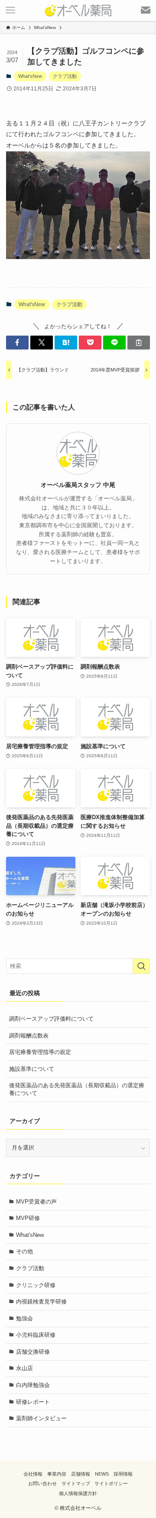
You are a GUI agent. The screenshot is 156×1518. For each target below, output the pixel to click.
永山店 (24, 1368)
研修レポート (33, 1402)
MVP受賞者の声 (36, 1201)
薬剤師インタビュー (41, 1418)
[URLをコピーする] (138, 342)
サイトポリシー (111, 1483)
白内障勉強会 (33, 1385)
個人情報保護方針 (78, 1493)
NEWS (102, 1473)
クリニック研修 (35, 1285)
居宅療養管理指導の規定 (40, 1052)
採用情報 (123, 1473)
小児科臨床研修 (35, 1335)
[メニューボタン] (10, 10)
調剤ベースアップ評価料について (51, 1018)
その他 (24, 1251)
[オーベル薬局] (78, 10)
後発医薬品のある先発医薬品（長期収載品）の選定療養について (76, 1089)
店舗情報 (80, 1473)
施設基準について (31, 1069)
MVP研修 (28, 1218)
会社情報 (32, 1473)
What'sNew (30, 76)
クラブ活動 (65, 76)
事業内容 (56, 1473)
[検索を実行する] (141, 966)
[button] (17, 342)
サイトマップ (76, 1483)
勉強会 (24, 1318)
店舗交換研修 (33, 1351)
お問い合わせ (42, 1483)
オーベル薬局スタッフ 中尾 (78, 484)
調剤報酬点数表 (29, 1035)
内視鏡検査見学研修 (41, 1301)
